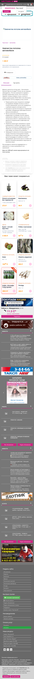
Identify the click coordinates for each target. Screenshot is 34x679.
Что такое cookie (15, 676)
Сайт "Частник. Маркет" (10, 639)
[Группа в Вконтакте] (11, 649)
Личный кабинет (9, 600)
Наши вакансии (8, 590)
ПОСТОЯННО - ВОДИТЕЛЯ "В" (19, 412)
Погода (5, 586)
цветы (4, 224)
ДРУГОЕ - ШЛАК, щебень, (19, 517)
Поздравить (7, 607)
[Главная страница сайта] (9, 1)
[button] (3, 393)
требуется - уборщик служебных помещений (19, 437)
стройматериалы (23, 224)
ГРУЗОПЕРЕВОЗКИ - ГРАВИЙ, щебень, (20, 509)
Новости (6, 574)
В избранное (9, 72)
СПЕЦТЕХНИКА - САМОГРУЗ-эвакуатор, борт (20, 526)
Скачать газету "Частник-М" (11, 610)
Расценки (6, 625)
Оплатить (6, 627)
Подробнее (17, 316)
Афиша (6, 579)
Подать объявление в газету (11, 605)
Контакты (6, 588)
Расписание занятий (9, 581)
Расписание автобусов (10, 583)
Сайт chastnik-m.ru (9, 636)
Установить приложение (12, 597)
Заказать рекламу (8, 618)
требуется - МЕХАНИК (16, 420)
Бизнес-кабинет (8, 616)
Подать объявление (25, 445)
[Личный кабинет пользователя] (31, 4)
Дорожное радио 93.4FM (10, 641)
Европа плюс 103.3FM (10, 646)
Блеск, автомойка (21, 77)
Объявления (7, 572)
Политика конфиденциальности (9, 657)
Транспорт (5, 42)
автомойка (12, 42)
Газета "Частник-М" (9, 634)
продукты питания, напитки (25, 196)
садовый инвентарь (8, 196)
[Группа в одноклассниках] (4, 649)
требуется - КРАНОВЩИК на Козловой (20, 428)
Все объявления (8, 445)
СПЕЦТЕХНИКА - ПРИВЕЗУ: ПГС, (19, 534)
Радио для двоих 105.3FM (11, 643)
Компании (6, 576)
